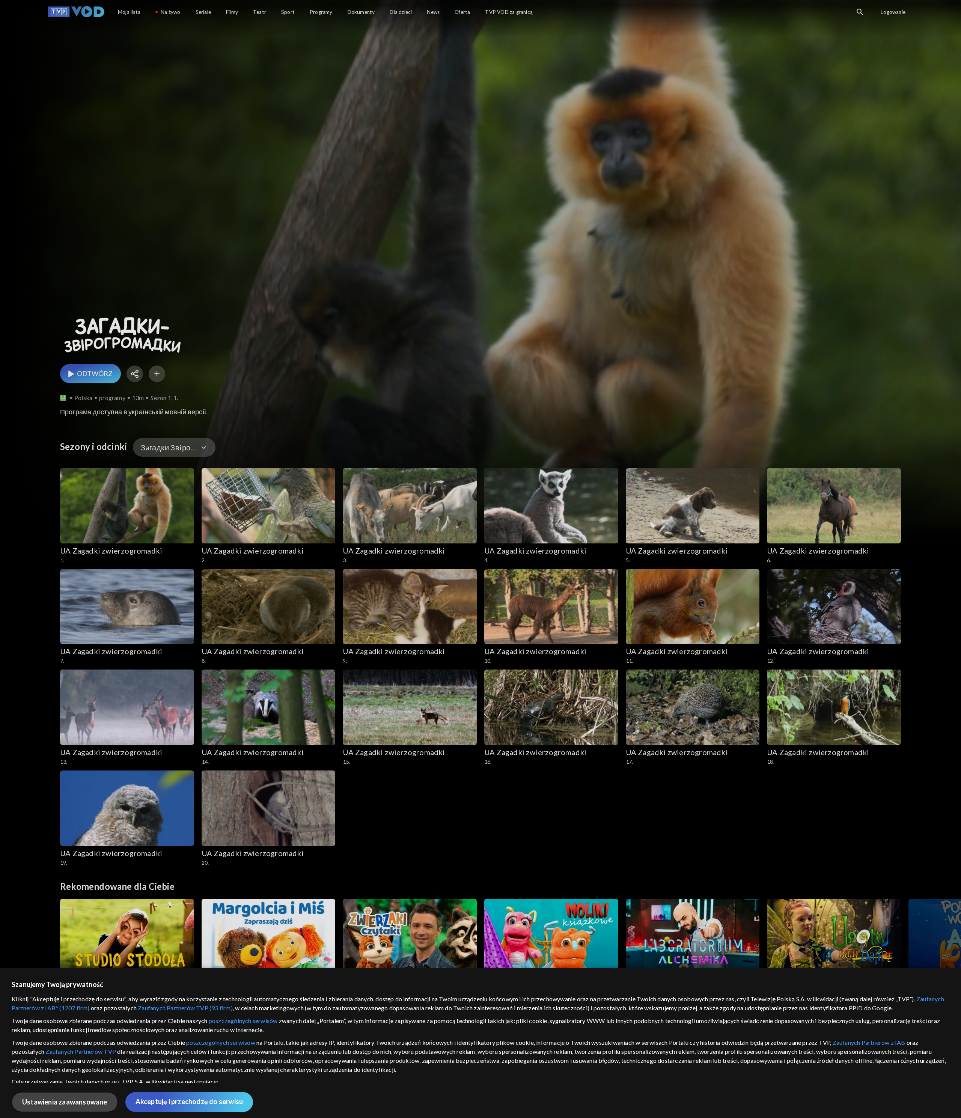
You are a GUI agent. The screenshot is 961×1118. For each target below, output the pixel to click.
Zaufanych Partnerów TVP (80, 1051)
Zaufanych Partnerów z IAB (869, 1042)
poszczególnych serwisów (243, 1020)
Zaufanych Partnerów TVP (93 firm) (185, 1007)
